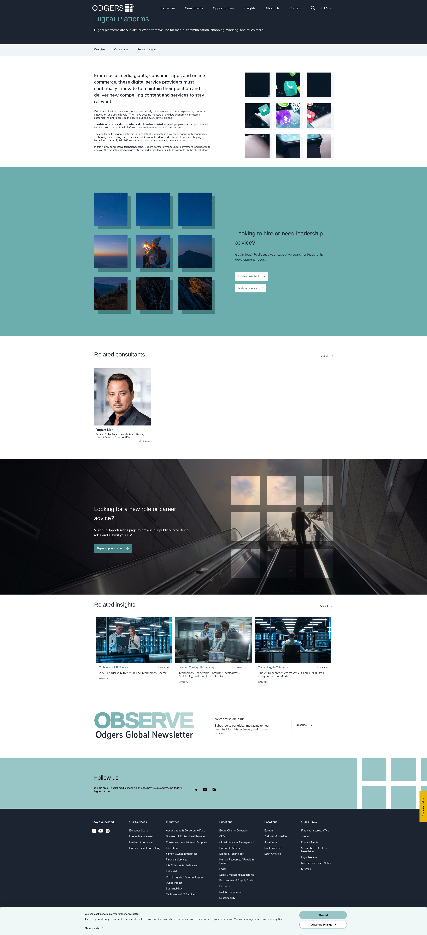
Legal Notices (309, 857)
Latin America (272, 853)
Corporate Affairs (229, 848)
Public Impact (174, 882)
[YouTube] (205, 789)
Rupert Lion (105, 429)
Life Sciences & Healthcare (181, 865)
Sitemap (306, 869)
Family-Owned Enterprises (181, 853)
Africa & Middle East (276, 836)
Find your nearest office (315, 830)
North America (273, 848)
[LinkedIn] (195, 789)
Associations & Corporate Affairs (185, 830)
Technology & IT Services (181, 894)
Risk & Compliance (230, 892)
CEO (222, 836)
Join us (305, 836)
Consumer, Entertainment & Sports (186, 842)
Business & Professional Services (185, 836)
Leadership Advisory (141, 842)
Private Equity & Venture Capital (184, 877)
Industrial (171, 871)
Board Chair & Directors (233, 830)
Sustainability (174, 888)
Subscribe (301, 725)
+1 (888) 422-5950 (113, 396)
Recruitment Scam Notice (316, 863)
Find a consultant (248, 276)
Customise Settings (321, 924)
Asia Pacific (271, 842)
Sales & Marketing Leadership (236, 874)
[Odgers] (113, 8)
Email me (106, 401)
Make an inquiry (247, 288)
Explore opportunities (110, 548)
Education (172, 848)
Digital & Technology (231, 853)
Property (224, 886)
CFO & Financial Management (236, 842)
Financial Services (176, 859)
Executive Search (139, 830)
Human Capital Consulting (144, 848)
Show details (92, 928)
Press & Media (309, 842)
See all (324, 606)
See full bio (136, 417)
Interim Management (141, 836)
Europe (268, 830)
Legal (222, 869)
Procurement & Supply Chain (236, 880)
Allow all (323, 915)
